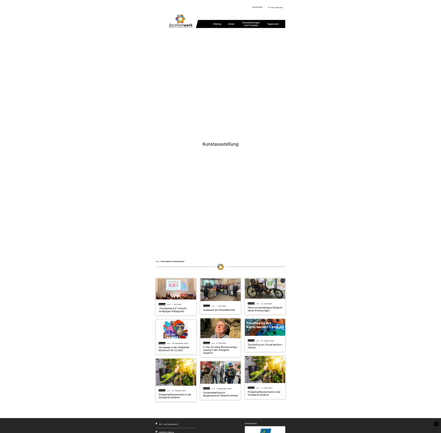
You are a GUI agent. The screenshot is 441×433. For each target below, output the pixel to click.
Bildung (217, 23)
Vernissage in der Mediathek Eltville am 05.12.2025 (174, 348)
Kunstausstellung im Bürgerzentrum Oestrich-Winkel (220, 394)
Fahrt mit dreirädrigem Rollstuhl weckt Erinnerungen (265, 309)
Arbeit (231, 23)
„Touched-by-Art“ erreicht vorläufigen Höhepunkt (172, 309)
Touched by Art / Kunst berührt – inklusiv (265, 346)
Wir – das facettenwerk (168, 424)
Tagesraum (273, 23)
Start (157, 261)
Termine (162, 304)
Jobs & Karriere (276, 7)
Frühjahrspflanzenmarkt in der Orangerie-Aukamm (264, 393)
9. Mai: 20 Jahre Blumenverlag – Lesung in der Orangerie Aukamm (220, 349)
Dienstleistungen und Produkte (251, 24)
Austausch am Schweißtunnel (219, 309)
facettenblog (257, 7)
